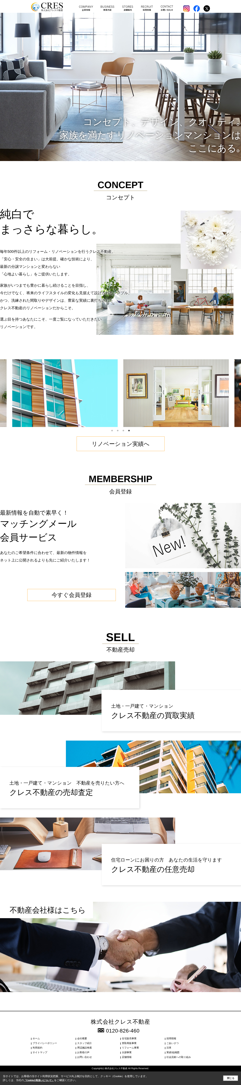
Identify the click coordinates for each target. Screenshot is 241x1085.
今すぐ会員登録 (72, 595)
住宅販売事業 (129, 1038)
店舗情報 (127, 1057)
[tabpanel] (176, 393)
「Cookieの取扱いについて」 (39, 1080)
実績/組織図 (172, 1052)
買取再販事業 (129, 1043)
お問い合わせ (84, 1057)
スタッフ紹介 (84, 1043)
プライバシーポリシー (45, 1043)
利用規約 (37, 1047)
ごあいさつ (172, 1043)
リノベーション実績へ (120, 444)
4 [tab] (129, 431)
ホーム (36, 1038)
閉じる (230, 1078)
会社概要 (82, 1038)
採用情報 (171, 1038)
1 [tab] (112, 431)
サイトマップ (40, 1052)
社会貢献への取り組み (178, 1057)
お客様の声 (83, 1052)
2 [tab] (118, 431)
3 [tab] (123, 431)
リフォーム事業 (130, 1047)
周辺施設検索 (84, 1047)
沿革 (168, 1047)
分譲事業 (127, 1052)
